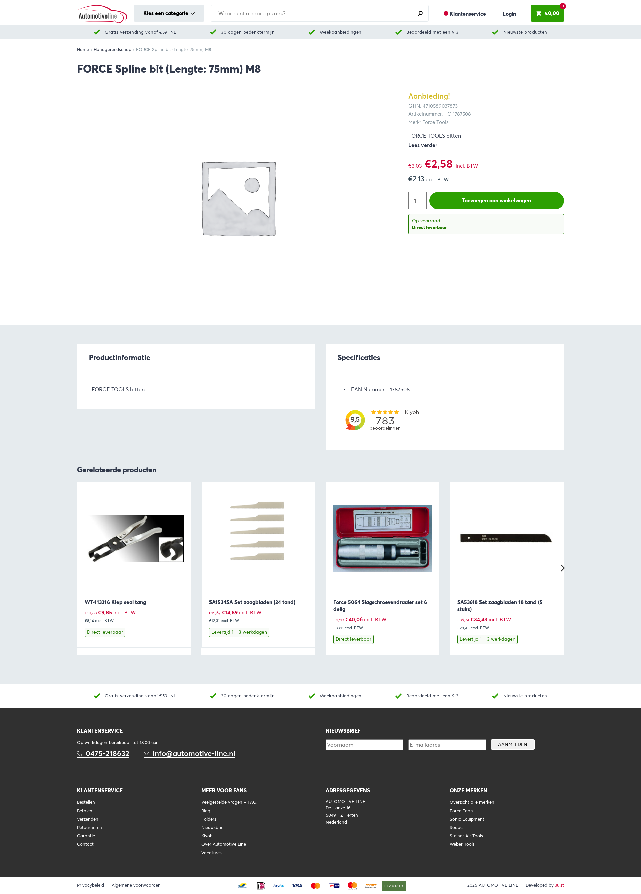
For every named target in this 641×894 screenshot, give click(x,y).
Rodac (456, 827)
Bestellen (86, 802)
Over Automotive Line (223, 844)
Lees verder (422, 145)
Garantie (86, 836)
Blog (205, 811)
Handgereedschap (112, 49)
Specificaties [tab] (359, 357)
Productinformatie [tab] (119, 357)
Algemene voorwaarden (136, 885)
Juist (559, 885)
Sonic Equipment (467, 819)
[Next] (562, 568)
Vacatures (211, 853)
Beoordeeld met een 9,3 (432, 32)
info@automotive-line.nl (194, 753)
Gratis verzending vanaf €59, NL (140, 32)
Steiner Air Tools (466, 836)
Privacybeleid (90, 885)
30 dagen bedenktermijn (248, 32)
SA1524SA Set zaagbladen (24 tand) (252, 602)
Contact (85, 844)
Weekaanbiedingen (341, 32)
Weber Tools (462, 844)
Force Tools (461, 811)
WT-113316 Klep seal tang (115, 602)
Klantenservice (468, 13)
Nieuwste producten (525, 32)
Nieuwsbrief (213, 827)
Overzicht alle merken (472, 802)
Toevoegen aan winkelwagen (496, 200)
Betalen (84, 811)
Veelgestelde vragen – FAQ (229, 802)
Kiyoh (207, 836)
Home (83, 49)
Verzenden (87, 819)
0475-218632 (107, 753)
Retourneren (89, 827)
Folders (208, 819)
